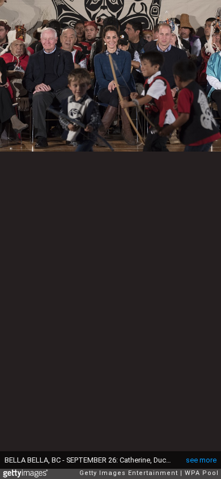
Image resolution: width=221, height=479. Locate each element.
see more (201, 460)
